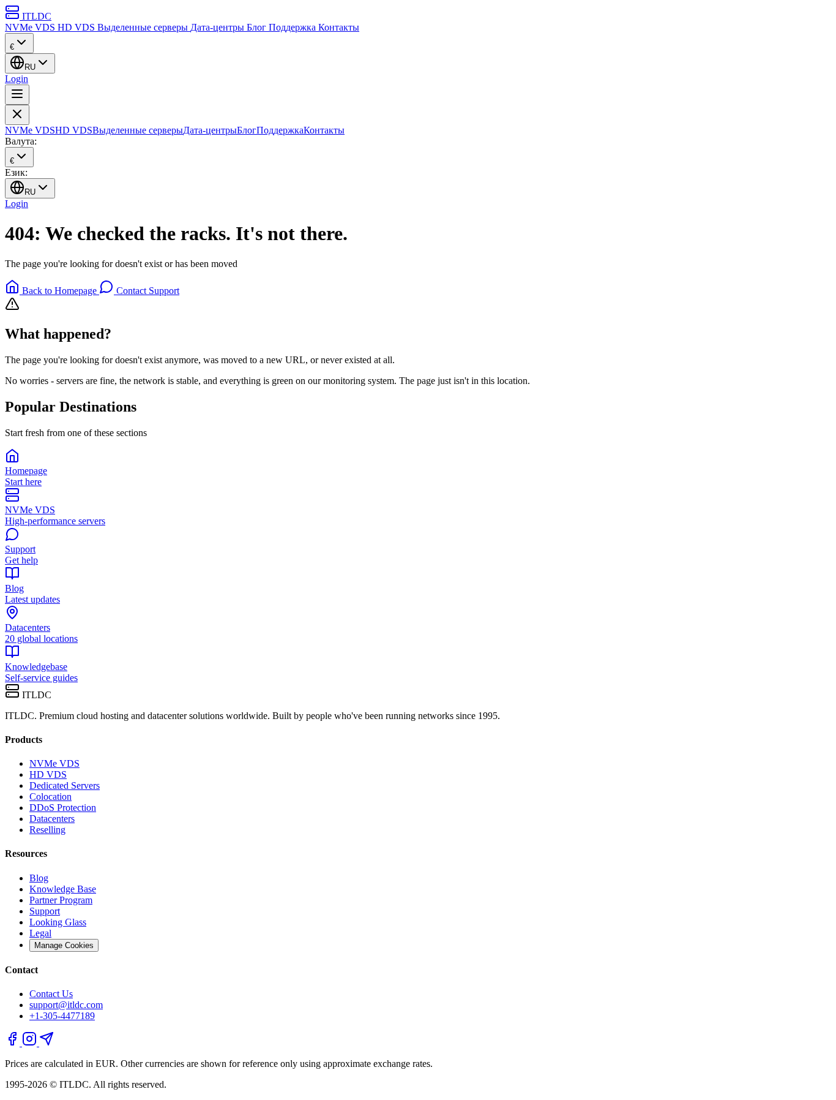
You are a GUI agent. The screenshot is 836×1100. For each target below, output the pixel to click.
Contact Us (51, 994)
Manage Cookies (64, 945)
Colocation (50, 796)
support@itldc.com (66, 1005)
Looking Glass (57, 922)
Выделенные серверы (143, 27)
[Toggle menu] (17, 95)
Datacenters (52, 818)
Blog (38, 878)
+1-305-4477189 (62, 1016)
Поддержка (293, 27)
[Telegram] (46, 1043)
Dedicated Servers (64, 785)
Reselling (47, 829)
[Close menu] (17, 115)
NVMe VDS (31, 27)
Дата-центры (218, 27)
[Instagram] (30, 1043)
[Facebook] (13, 1043)
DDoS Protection (62, 807)
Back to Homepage (59, 290)
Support (44, 911)
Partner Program (60, 900)
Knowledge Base (62, 889)
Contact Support (146, 290)
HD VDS (77, 27)
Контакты (338, 27)
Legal (40, 933)
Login (16, 78)
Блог (258, 27)
